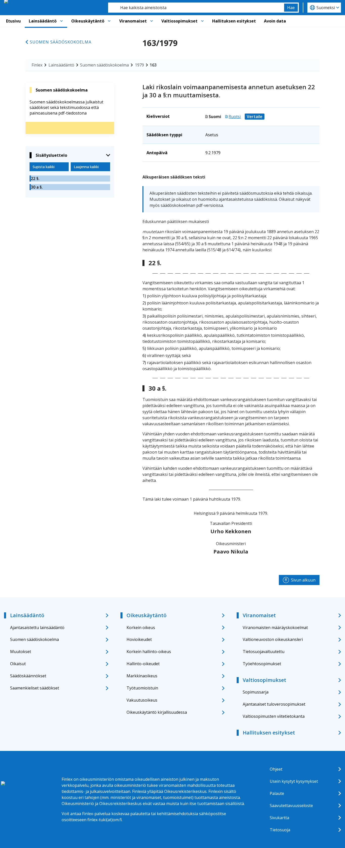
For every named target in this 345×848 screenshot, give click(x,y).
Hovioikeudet (139, 639)
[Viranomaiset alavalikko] (151, 21)
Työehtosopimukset (262, 663)
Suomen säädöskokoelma (60, 42)
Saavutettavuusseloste (291, 805)
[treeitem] (70, 178)
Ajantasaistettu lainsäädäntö (37, 627)
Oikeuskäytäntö (87, 21)
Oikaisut (18, 663)
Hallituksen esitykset (234, 21)
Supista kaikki (44, 166)
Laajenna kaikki (86, 166)
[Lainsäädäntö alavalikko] (61, 21)
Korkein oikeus (141, 627)
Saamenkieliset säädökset (34, 688)
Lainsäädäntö (43, 21)
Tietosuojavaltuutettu (263, 651)
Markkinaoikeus (142, 676)
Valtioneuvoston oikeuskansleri (273, 639)
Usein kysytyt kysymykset (294, 781)
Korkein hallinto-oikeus (149, 651)
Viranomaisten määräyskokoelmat (275, 627)
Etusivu (13, 21)
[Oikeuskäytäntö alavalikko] (109, 21)
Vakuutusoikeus (142, 700)
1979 (139, 65)
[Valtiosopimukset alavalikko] (202, 21)
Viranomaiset (133, 21)
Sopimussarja (255, 692)
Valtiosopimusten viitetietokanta (274, 716)
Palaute (277, 793)
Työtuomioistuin (142, 688)
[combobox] (196, 8)
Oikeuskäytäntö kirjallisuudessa (157, 712)
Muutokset (20, 651)
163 (153, 65)
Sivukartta (279, 817)
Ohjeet (276, 769)
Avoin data (275, 21)
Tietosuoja (280, 830)
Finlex (37, 65)
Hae (291, 7)
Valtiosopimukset (179, 21)
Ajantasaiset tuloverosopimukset (274, 704)
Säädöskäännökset (28, 676)
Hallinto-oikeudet (143, 663)
